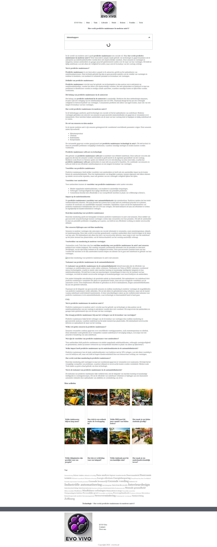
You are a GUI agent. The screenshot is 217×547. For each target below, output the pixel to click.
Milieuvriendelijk (69, 491)
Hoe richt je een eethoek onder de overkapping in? (97, 421)
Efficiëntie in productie (78, 478)
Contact (102, 527)
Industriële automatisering (83, 484)
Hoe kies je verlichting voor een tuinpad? (96, 459)
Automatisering (68, 475)
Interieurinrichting (71, 488)
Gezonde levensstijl (98, 481)
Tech (141, 23)
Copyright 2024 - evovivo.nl (108, 545)
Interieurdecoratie (120, 485)
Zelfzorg (69, 498)
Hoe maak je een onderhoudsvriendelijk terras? (141, 460)
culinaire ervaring (90, 475)
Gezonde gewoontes (82, 481)
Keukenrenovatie (120, 488)
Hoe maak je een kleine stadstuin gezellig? (141, 420)
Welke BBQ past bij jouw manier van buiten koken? (119, 421)
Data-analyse (102, 475)
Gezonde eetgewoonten (70, 481)
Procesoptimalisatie (121, 493)
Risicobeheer (146, 493)
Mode (114, 23)
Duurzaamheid (132, 475)
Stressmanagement (88, 496)
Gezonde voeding (118, 481)
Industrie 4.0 (133, 481)
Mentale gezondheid (135, 487)
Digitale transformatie (117, 475)
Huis (88, 23)
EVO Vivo (78, 23)
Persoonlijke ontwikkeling (106, 493)
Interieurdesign (139, 484)
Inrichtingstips (107, 485)
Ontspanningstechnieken (73, 493)
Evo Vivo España (133, 524)
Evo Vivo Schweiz (134, 534)
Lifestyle (104, 23)
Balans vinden (78, 475)
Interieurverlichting (97, 488)
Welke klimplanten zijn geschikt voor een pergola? (74, 460)
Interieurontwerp (85, 488)
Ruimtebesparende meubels (73, 496)
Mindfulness (78, 491)
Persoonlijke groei (90, 493)
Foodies (132, 23)
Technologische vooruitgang (123, 496)
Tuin (95, 23)
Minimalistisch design (114, 491)
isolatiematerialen (109, 488)
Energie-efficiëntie (105, 478)
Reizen (122, 23)
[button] (149, 37)
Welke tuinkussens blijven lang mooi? (72, 420)
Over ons (102, 529)
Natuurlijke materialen (128, 491)
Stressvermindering (105, 495)
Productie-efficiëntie (135, 493)
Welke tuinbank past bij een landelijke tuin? (119, 459)
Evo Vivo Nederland (135, 529)
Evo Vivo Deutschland (135, 519)
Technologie (87, 503)
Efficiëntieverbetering (91, 478)
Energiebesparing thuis (137, 478)
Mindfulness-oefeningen (94, 490)
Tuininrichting (138, 496)
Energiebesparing (122, 478)
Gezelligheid (147, 478)
